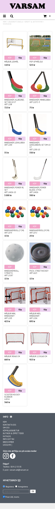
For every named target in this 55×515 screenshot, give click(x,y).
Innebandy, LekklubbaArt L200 (14, 143)
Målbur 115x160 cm (38, 356)
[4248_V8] (15, 169)
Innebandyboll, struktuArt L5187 (11, 273)
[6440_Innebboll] (15, 252)
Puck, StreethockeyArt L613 (38, 272)
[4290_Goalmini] (15, 295)
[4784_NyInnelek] (40, 124)
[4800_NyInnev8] (40, 169)
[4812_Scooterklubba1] (15, 376)
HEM (4, 22)
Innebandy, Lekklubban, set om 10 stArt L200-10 (39, 146)
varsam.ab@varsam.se (19, 470)
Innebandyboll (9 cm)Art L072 (39, 231)
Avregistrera (23, 486)
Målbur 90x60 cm (12, 356)
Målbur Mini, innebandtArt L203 (10, 315)
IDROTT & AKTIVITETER (34, 22)
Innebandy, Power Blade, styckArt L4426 (37, 189)
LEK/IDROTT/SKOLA (15, 22)
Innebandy (7, 24)
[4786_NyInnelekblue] (15, 124)
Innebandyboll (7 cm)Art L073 (14, 231)
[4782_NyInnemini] (40, 81)
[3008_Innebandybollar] (15, 212)
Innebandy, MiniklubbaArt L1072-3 (39, 101)
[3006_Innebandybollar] (40, 212)
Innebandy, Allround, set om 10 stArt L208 (14, 102)
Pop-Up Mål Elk (36, 61)
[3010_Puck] (40, 252)
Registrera (10, 486)
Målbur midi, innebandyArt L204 (35, 315)
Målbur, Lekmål (11, 61)
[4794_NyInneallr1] (15, 81)
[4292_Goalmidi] (40, 295)
